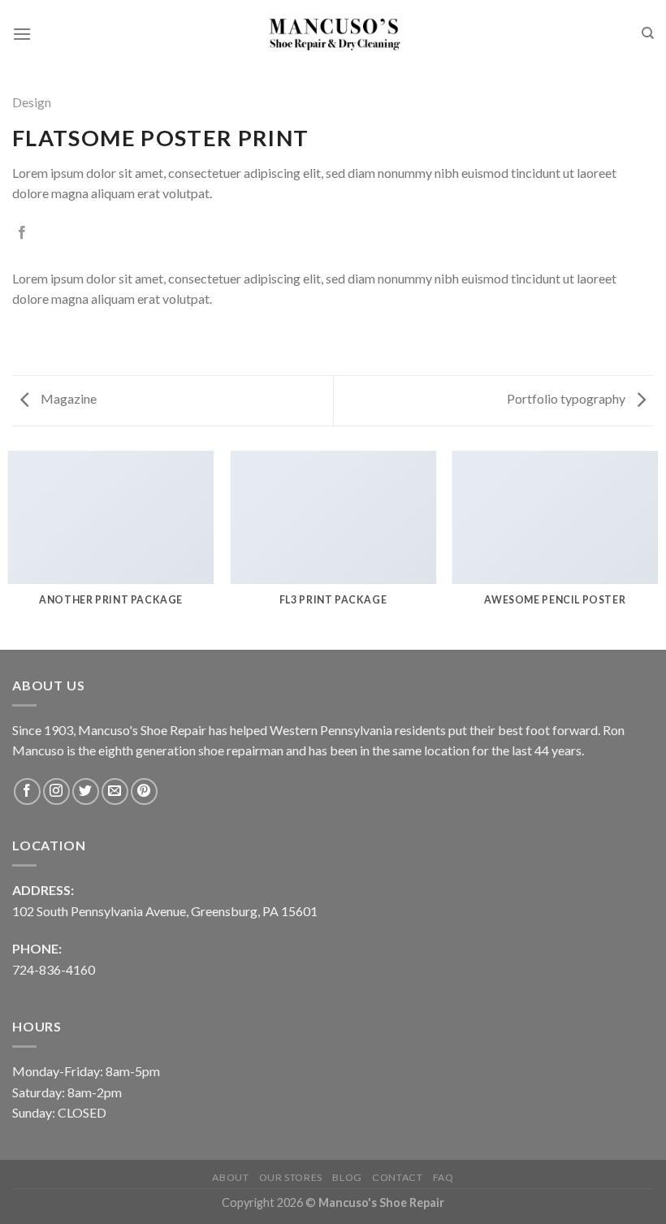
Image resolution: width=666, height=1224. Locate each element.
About (230, 1177)
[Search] (648, 33)
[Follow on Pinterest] (144, 791)
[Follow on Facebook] (27, 791)
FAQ (443, 1177)
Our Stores (290, 1177)
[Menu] (22, 34)
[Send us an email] (115, 791)
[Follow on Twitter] (85, 791)
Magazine (67, 398)
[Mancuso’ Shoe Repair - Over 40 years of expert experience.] (333, 34)
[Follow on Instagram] (56, 791)
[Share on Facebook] (21, 233)
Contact (397, 1177)
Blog (346, 1177)
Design (31, 102)
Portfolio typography (567, 398)
